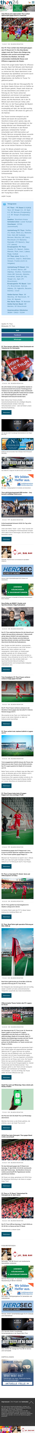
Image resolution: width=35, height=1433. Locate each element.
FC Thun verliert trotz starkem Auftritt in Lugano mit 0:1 (17, 732)
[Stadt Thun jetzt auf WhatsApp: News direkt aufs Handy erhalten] (17, 1099)
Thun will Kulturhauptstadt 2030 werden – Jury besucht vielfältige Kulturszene (16, 493)
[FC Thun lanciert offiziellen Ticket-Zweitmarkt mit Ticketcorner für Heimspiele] (17, 365)
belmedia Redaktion (17, 44)
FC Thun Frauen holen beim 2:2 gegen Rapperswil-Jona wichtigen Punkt (13, 794)
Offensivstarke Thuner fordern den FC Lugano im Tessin (16, 1003)
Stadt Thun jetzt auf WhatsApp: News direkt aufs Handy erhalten (17, 1085)
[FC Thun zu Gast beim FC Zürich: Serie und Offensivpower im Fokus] (17, 888)
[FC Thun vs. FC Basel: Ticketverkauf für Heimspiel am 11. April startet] (17, 1207)
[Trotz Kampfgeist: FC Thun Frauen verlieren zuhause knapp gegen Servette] (17, 691)
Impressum (5, 1402)
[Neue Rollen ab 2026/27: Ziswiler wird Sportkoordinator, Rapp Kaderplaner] (17, 617)
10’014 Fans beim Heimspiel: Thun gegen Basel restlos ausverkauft (16, 1136)
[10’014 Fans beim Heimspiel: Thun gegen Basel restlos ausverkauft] (17, 1149)
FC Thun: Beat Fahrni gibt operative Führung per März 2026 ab (17, 925)
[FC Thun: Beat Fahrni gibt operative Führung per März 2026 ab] (17, 952)
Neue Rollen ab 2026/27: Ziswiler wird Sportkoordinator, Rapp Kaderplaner (13, 604)
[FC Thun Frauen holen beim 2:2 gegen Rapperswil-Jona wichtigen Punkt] (17, 821)
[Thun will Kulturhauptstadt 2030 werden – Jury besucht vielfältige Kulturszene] (17, 506)
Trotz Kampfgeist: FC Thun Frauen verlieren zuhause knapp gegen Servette (15, 677)
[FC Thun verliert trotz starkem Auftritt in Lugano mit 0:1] (17, 745)
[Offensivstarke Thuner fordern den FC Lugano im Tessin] (17, 1016)
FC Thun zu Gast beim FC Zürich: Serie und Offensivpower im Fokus (15, 874)
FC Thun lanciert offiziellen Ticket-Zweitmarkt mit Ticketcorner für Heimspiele (17, 347)
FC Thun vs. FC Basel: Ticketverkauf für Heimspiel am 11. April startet (14, 1194)
